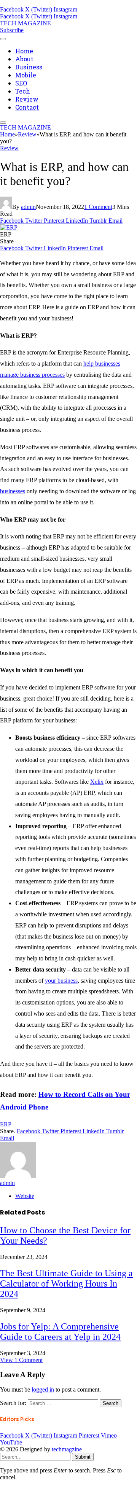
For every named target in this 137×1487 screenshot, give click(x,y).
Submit (83, 1457)
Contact (27, 107)
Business (28, 67)
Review (26, 99)
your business (61, 980)
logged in (43, 1389)
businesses (12, 491)
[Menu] (3, 39)
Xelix (97, 781)
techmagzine (67, 1449)
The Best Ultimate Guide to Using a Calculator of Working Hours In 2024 (66, 1283)
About (24, 59)
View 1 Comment (21, 1360)
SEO (21, 83)
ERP (5, 1124)
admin (28, 207)
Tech (22, 91)
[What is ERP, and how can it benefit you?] (9, 227)
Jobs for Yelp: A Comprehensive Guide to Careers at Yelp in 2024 (60, 1331)
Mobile (25, 75)
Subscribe (12, 30)
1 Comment (98, 207)
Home (24, 51)
